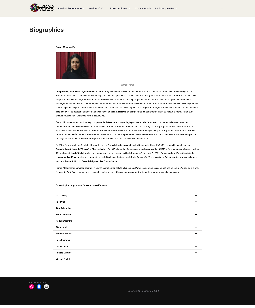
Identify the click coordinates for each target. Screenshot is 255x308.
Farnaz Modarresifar (66, 47)
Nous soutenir (143, 8)
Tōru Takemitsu (63, 208)
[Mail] (46, 286)
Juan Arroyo (62, 246)
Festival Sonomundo (70, 8)
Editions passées (165, 8)
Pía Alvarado (62, 227)
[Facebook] (39, 286)
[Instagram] (31, 286)
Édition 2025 (96, 8)
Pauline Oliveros (63, 252)
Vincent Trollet (63, 259)
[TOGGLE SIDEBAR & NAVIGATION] (223, 8)
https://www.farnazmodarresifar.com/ (89, 185)
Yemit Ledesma (63, 214)
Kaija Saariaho (63, 240)
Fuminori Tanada (64, 233)
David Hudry (61, 195)
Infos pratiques (119, 8)
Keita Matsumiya (64, 221)
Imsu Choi (60, 202)
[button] (127, 47)
